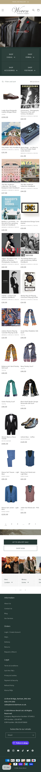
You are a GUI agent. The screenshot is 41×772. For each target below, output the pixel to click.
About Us (7, 603)
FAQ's (6, 637)
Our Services (8, 618)
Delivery (7, 642)
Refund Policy (9, 685)
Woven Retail (22, 768)
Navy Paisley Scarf (27, 366)
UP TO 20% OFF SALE (20, 542)
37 (29, 524)
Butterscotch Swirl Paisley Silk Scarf (10, 367)
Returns (7, 647)
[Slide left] (15, 590)
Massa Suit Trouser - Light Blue (10, 473)
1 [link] (5, 524)
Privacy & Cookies (10, 675)
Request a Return (10, 652)
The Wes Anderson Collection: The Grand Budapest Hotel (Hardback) (11, 186)
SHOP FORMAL (29, 55)
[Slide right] (25, 590)
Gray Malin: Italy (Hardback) (11, 147)
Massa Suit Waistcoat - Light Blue (28, 473)
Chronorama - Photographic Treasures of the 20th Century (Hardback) (30, 112)
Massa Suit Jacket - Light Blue (10, 508)
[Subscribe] (33, 735)
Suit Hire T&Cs (9, 671)
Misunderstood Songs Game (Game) (30, 222)
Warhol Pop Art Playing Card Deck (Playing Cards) (29, 296)
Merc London (7, 580)
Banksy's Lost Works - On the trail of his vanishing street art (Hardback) (10, 223)
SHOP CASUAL (10, 55)
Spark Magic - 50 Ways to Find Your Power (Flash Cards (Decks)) (29, 149)
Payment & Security (11, 680)
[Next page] (35, 524)
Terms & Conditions (11, 666)
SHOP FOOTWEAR (28, 68)
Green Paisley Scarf (8, 401)
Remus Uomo (24, 580)
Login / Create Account (12, 632)
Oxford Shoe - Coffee (28, 437)
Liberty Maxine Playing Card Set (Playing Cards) (10, 332)
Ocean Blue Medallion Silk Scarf (29, 332)
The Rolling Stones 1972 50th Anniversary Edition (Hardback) (29, 260)
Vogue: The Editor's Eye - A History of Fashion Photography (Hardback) (10, 260)
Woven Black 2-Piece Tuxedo (9, 438)
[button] (2, 10)
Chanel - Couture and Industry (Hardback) (9, 296)
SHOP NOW (20, 548)
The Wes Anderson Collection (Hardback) (28, 185)
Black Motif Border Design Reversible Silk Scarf (29, 402)
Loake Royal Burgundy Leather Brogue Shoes (9, 111)
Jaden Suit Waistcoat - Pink (30, 507)
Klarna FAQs (8, 690)
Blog (6, 613)
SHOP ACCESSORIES (9, 68)
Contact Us (8, 608)
